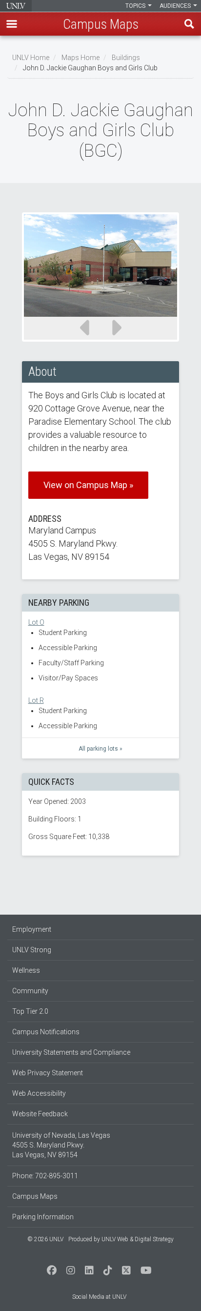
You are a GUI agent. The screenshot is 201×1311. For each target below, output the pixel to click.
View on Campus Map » (88, 485)
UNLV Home (30, 57)
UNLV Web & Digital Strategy (137, 1239)
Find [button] (189, 24)
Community (30, 991)
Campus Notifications (46, 1032)
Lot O (36, 622)
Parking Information (43, 1217)
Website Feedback (40, 1114)
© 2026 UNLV (45, 1239)
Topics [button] (136, 5)
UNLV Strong (31, 950)
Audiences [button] (176, 5)
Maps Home (80, 57)
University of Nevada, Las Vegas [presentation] (16, 6)
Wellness (26, 970)
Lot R (36, 700)
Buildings (126, 57)
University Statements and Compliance (71, 1052)
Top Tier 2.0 (30, 1011)
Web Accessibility (39, 1093)
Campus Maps (35, 1196)
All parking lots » (100, 748)
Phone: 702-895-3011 (45, 1176)
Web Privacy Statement (47, 1073)
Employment (31, 929)
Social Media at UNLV (99, 1296)
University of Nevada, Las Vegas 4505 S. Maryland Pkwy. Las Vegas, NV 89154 (61, 1145)
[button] (11, 24)
